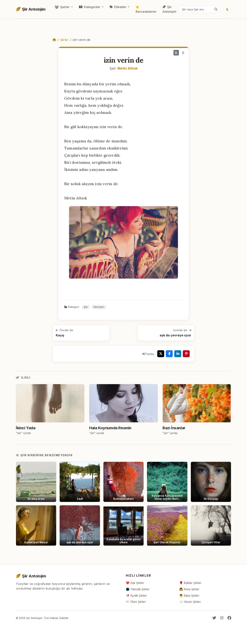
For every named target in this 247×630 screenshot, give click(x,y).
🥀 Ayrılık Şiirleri (136, 595)
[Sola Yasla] (176, 52)
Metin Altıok (127, 68)
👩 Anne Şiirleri (189, 589)
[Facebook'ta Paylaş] (169, 353)
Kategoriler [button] (92, 7)
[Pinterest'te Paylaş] (186, 353)
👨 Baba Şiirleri (189, 595)
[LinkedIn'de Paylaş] (177, 353)
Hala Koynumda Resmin (110, 428)
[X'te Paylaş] (160, 353)
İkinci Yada (26, 428)
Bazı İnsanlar (173, 428)
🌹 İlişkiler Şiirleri (190, 583)
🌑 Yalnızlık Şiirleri (137, 589)
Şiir (86, 307)
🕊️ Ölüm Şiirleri (136, 602)
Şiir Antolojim (169, 9)
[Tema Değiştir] (227, 9)
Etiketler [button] (120, 7)
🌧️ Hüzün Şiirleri (190, 602)
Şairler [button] (64, 7)
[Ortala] (183, 52)
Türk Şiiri (98, 307)
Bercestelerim (146, 11)
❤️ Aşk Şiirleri (135, 583)
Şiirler (64, 40)
